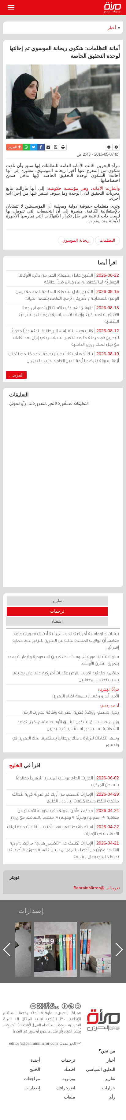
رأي (112, 1097)
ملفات (69, 1097)
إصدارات (30, 911)
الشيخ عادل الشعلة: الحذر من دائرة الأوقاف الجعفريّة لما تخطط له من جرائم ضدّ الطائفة (69, 278)
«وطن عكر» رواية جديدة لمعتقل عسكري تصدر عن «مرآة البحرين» (44, 939)
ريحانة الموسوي (75, 240)
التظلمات (107, 240)
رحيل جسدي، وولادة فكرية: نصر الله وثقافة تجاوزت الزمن (70, 708)
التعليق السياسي (100, 1069)
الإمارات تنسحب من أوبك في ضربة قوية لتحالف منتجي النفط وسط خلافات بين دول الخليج (65, 797)
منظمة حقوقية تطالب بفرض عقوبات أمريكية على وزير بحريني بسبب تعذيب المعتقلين (66, 676)
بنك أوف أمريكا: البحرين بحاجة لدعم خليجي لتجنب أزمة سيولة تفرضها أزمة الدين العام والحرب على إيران (63, 357)
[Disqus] (63, 499)
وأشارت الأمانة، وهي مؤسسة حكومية (84, 188)
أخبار (112, 27)
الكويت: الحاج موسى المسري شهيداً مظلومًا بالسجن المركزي (67, 781)
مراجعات (32, 1078)
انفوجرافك (65, 1087)
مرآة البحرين (114, 7)
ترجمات (57, 611)
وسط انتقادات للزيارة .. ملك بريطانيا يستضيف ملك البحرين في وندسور (65, 741)
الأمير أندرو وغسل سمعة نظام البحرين (85, 692)
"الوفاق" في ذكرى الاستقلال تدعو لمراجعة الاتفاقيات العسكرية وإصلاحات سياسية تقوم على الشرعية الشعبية (68, 314)
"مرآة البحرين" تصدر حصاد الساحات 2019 (90, 936)
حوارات (108, 1087)
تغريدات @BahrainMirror (96, 887)
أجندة (35, 1060)
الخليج (15, 765)
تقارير (57, 600)
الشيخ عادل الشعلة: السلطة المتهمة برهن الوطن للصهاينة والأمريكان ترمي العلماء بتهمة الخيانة (67, 294)
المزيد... (16, 375)
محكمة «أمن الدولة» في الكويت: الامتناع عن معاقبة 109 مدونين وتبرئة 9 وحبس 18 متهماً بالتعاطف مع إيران (65, 813)
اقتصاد (57, 621)
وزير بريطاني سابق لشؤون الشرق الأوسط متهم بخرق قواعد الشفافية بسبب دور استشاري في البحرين (68, 725)
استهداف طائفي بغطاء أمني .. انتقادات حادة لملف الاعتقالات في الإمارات (63, 830)
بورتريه (68, 1078)
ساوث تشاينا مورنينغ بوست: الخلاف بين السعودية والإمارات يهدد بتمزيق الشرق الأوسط (63, 659)
